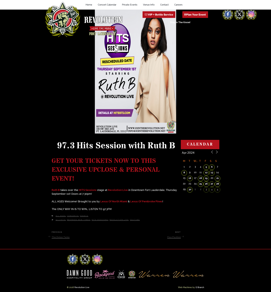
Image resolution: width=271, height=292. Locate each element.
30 (190, 189)
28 (217, 183)
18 (200, 178)
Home (89, 4)
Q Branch (199, 287)
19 (206, 178)
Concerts (73, 216)
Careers (178, 4)
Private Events (129, 4)
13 (212, 172)
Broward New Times (78, 220)
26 (206, 183)
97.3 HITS (61, 220)
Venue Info (149, 4)
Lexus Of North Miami (113, 201)
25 (200, 183)
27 (212, 183)
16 (190, 178)
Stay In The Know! (180, 22)
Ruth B (56, 190)
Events (84, 216)
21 (217, 178)
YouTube (135, 220)
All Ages (61, 216)
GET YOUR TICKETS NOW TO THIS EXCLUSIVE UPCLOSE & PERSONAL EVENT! (105, 170)
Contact (164, 4)
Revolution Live (118, 190)
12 (206, 172)
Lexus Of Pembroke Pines (146, 201)
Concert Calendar (107, 4)
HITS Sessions (87, 190)
